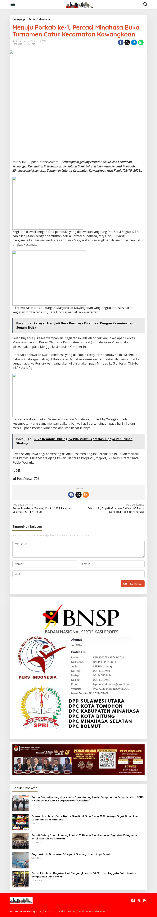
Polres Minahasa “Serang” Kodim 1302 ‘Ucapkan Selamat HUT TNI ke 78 (42, 508)
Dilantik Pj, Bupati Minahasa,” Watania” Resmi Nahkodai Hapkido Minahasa (116, 508)
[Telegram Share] (134, 42)
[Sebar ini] (120, 42)
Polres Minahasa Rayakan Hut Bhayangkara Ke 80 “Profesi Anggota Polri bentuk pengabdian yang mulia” (83, 875)
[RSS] (86, 495)
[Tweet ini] (127, 42)
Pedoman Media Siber (92, 911)
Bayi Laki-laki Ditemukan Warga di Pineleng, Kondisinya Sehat (70, 854)
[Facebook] (71, 495)
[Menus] (13, 4)
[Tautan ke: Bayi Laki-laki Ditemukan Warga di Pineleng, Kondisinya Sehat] (20, 860)
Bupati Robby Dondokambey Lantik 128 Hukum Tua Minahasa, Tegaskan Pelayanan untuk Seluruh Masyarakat (84, 836)
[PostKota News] (79, 4)
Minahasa (17, 43)
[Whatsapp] (141, 42)
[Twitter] (78, 495)
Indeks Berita (67, 911)
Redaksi (50, 911)
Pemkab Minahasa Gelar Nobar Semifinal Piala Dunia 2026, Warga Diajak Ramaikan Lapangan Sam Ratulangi (84, 817)
